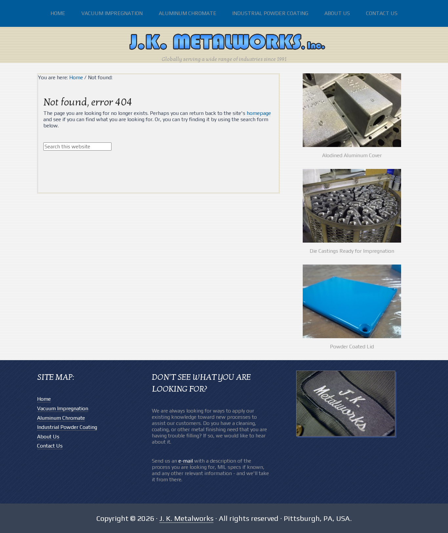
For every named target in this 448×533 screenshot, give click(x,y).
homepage (259, 113)
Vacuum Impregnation (62, 408)
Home (44, 399)
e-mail (185, 461)
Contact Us (50, 446)
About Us (48, 436)
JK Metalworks (224, 42)
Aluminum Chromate (61, 418)
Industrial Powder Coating (67, 427)
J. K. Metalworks (186, 518)
